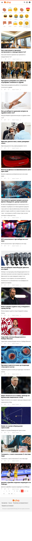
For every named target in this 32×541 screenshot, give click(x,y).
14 (27, 491)
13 (24, 491)
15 (4, 493)
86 (11, 493)
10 (17, 491)
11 (19, 491)
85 (9, 493)
